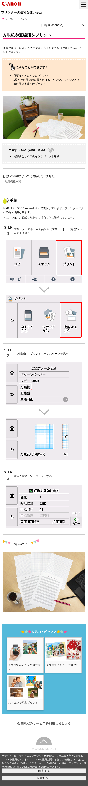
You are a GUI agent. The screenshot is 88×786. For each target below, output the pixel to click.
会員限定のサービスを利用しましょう (44, 723)
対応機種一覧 (13, 181)
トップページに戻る (16, 19)
